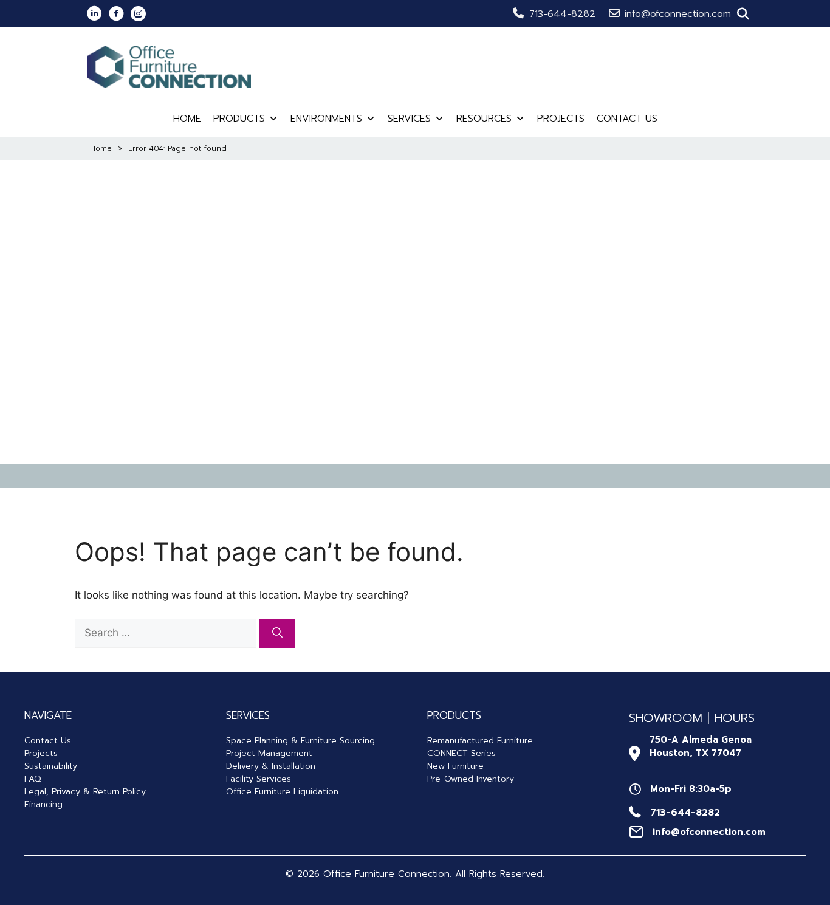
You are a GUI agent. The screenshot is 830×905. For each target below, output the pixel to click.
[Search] (277, 633)
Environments (326, 118)
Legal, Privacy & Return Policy (85, 791)
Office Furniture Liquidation (282, 791)
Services (409, 118)
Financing (43, 804)
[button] (743, 14)
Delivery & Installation (270, 766)
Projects (561, 118)
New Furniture (455, 766)
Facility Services (258, 779)
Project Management (269, 753)
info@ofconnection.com (678, 14)
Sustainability (50, 766)
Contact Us (627, 118)
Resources (484, 118)
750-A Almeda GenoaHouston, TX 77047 (701, 746)
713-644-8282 (562, 14)
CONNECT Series (461, 753)
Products (239, 118)
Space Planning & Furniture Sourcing (300, 740)
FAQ (32, 779)
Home (187, 118)
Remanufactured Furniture (480, 740)
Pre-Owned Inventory (470, 779)
